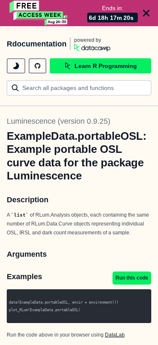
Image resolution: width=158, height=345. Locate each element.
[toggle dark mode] (16, 65)
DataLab (115, 335)
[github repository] (37, 65)
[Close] (146, 13)
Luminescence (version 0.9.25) (58, 121)
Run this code (131, 278)
